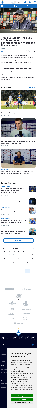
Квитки (3, 199)
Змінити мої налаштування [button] (22, 402)
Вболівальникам (6, 387)
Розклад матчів (6, 369)
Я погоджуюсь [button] (22, 396)
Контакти (4, 384)
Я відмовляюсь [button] (22, 399)
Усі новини (4, 354)
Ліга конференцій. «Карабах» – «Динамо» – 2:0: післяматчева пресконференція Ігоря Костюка (17, 172)
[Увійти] (30, 2)
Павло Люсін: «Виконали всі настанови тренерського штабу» (14, 211)
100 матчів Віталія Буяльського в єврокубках (16, 113)
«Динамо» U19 (5, 207)
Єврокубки (5, 35)
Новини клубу (6, 186)
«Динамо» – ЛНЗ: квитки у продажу (13, 201)
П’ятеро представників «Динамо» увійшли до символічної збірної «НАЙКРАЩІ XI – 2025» (12, 190)
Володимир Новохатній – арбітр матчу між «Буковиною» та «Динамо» (14, 232)
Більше (31, 87)
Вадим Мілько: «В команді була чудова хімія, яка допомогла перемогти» (14, 221)
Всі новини (18, 240)
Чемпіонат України (7, 229)
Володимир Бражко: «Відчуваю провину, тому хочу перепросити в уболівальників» (18, 142)
